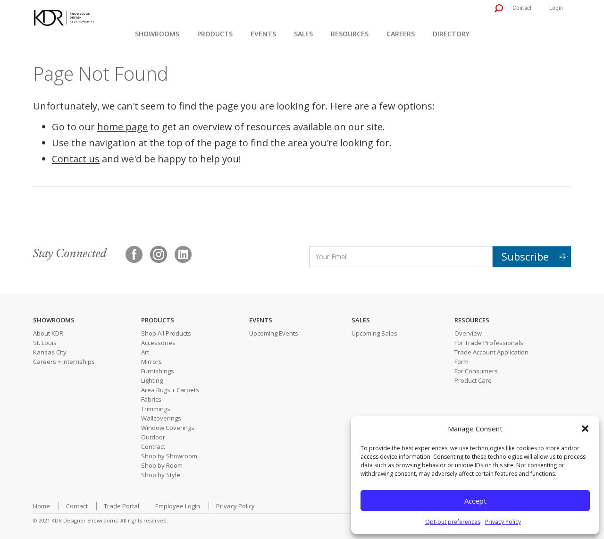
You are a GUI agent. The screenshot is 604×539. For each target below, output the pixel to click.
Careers (400, 33)
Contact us (76, 158)
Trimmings (155, 408)
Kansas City (50, 352)
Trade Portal (121, 506)
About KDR (48, 333)
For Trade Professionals (488, 342)
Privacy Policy (503, 522)
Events (263, 33)
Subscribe (525, 256)
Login (556, 7)
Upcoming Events (273, 333)
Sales (303, 33)
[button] (585, 428)
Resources (350, 33)
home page (122, 126)
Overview (468, 333)
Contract (153, 446)
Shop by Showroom (169, 456)
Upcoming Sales (374, 333)
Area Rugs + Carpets (170, 390)
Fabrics (151, 399)
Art (145, 352)
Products (215, 33)
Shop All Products (166, 333)
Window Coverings (167, 427)
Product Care (473, 380)
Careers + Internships (64, 361)
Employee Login (177, 506)
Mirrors (151, 361)
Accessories (158, 342)
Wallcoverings (161, 418)
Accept (475, 500)
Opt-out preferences (452, 522)
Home (41, 506)
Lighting (152, 380)
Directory (451, 33)
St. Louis (45, 342)
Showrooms (157, 33)
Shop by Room (162, 465)
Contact (522, 7)
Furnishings (157, 371)
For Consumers (476, 371)
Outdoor (153, 437)
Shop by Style (160, 475)
